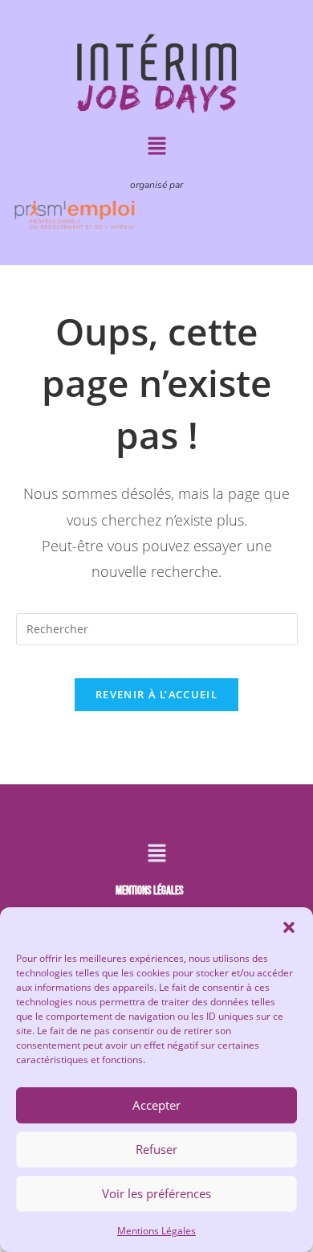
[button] (289, 927)
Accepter (156, 1105)
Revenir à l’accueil (156, 694)
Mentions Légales (156, 1231)
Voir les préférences (156, 1193)
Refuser (156, 1149)
